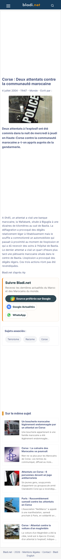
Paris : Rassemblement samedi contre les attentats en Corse (38, 501)
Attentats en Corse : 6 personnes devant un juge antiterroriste (37, 475)
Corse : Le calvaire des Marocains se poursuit (35, 450)
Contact (46, 552)
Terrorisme (13, 339)
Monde (34, 90)
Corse (44, 339)
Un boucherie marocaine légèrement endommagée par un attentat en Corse (39, 424)
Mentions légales (31, 552)
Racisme (30, 339)
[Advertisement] (30, 44)
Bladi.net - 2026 (11, 552)
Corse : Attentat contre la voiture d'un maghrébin (36, 527)
